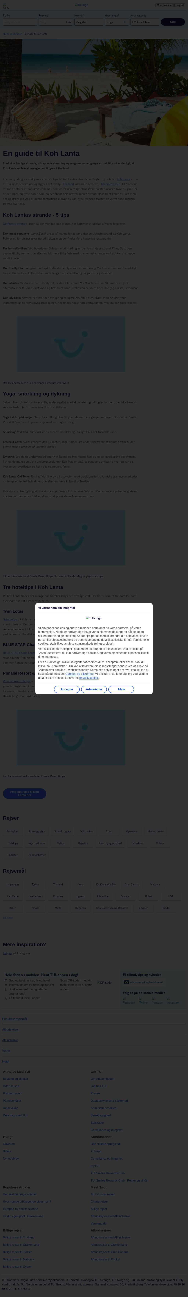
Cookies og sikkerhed (79, 673)
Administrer (94, 689)
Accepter (67, 689)
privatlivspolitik (89, 677)
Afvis (121, 689)
